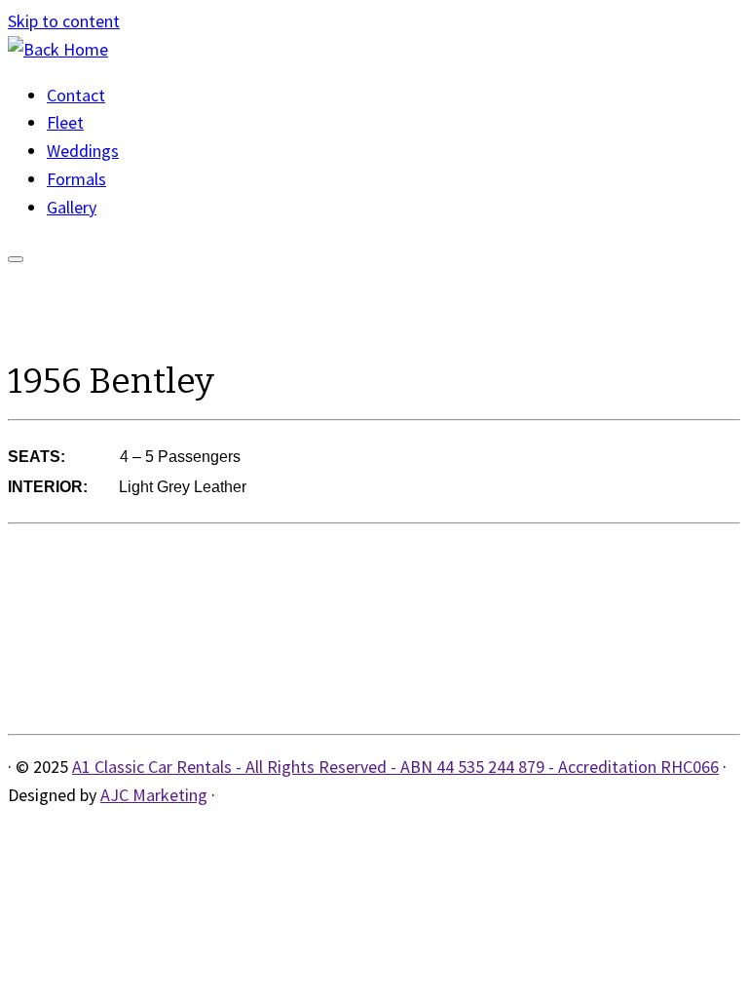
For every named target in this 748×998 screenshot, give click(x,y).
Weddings (83, 150)
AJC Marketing (153, 795)
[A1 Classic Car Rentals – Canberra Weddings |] (58, 49)
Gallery (71, 207)
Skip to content (64, 21)
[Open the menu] (15, 259)
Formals (76, 179)
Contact (76, 95)
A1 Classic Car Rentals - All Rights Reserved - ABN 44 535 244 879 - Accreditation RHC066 (395, 766)
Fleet (65, 122)
